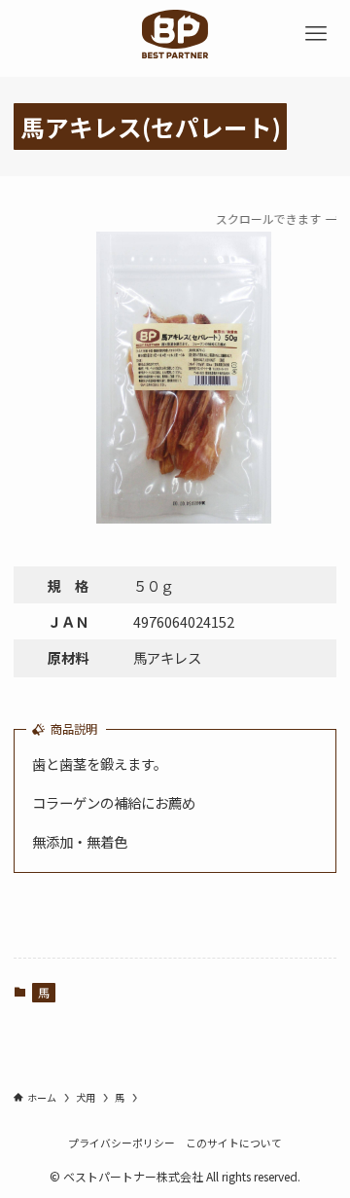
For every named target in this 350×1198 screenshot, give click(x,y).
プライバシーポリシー (121, 1142)
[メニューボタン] (316, 34)
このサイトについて (234, 1142)
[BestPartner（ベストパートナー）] (175, 34)
